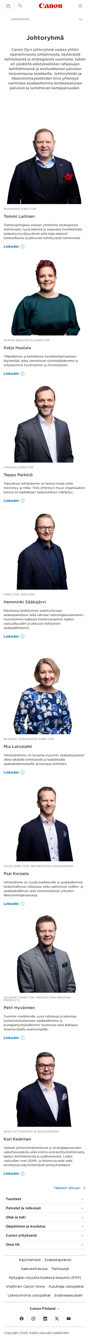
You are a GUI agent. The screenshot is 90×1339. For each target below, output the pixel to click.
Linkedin (11, 246)
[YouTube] (68, 1318)
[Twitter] (56, 1318)
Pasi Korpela (16, 873)
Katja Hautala (17, 348)
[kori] (8, 6)
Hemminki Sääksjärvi (25, 602)
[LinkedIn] (45, 1318)
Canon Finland (43, 1308)
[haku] (20, 6)
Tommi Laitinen (19, 216)
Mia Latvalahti (18, 746)
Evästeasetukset (68, 1295)
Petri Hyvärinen (19, 1007)
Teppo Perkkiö (18, 475)
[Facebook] (21, 1318)
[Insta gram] (33, 1318)
